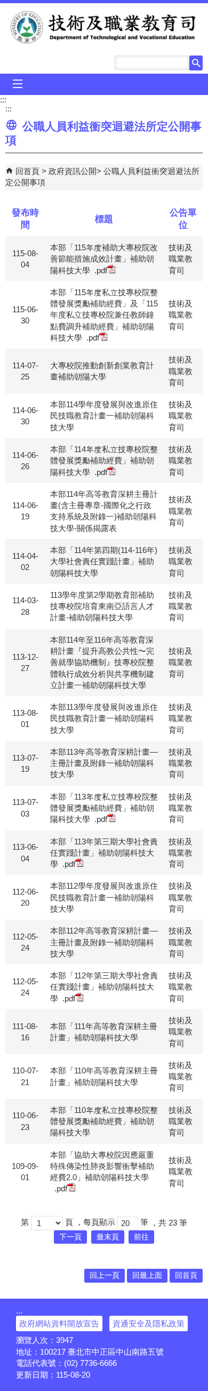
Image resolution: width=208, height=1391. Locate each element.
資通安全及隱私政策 (149, 1323)
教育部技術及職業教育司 (104, 27)
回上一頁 (104, 1275)
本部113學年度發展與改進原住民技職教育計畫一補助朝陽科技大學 (104, 718)
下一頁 (70, 1237)
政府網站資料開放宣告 (59, 1323)
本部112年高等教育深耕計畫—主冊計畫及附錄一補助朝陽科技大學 (104, 942)
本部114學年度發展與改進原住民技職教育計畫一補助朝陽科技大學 (104, 416)
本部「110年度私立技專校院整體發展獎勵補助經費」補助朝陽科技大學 (104, 1121)
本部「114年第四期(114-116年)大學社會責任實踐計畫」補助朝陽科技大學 (103, 562)
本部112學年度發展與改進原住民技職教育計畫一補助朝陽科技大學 (104, 897)
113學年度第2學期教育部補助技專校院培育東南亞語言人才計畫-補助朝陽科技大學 (102, 606)
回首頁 (27, 171)
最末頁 (108, 1237)
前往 (141, 1237)
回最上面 (147, 1275)
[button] (196, 63)
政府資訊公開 (73, 171)
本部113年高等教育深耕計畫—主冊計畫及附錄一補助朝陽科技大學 (104, 763)
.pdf (100, 270)
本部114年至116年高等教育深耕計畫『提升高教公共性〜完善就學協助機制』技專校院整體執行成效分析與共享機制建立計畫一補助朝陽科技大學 (102, 662)
